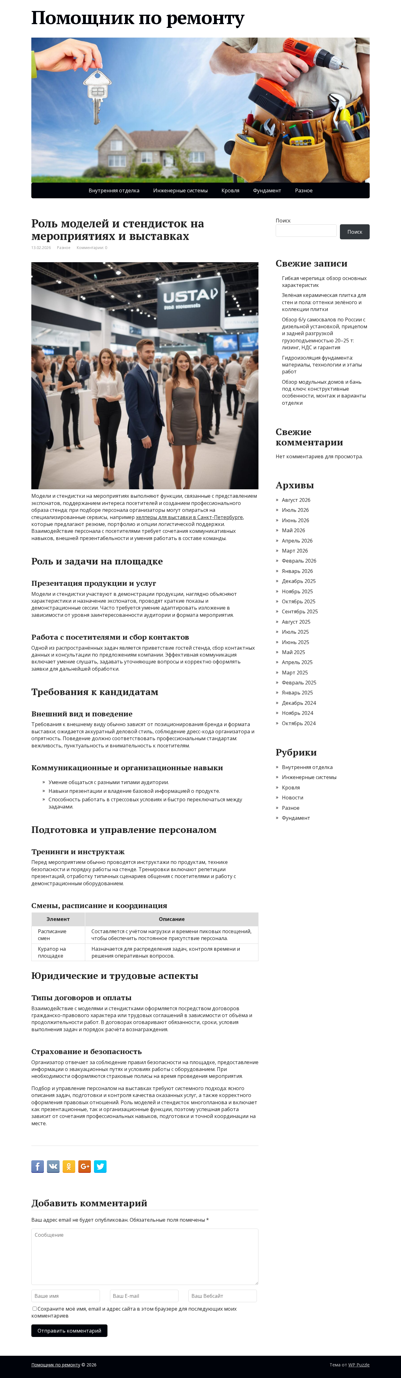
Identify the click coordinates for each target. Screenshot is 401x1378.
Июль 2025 (295, 631)
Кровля (230, 190)
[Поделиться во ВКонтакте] (53, 1166)
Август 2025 (296, 621)
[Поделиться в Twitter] (100, 1166)
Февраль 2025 (299, 682)
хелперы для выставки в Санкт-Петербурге (189, 517)
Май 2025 (293, 652)
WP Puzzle (359, 1365)
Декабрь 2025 (299, 581)
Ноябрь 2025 (297, 591)
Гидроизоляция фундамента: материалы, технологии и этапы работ (322, 364)
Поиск (283, 220)
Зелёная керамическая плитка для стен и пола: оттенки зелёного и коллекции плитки (324, 302)
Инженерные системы (180, 190)
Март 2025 (295, 672)
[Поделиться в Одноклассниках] (69, 1166)
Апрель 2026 (297, 540)
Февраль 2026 (299, 560)
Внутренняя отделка (114, 190)
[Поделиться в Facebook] (37, 1166)
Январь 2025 (297, 692)
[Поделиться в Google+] (84, 1166)
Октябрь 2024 (298, 723)
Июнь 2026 (295, 520)
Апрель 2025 (297, 662)
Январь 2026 (297, 571)
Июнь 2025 (295, 642)
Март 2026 (295, 550)
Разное (304, 190)
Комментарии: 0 (92, 247)
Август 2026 (296, 500)
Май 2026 (293, 530)
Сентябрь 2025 (300, 611)
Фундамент (267, 190)
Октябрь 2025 (298, 601)
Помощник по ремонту (137, 17)
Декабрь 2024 (299, 702)
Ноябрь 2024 (297, 713)
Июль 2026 (295, 510)
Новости (292, 797)
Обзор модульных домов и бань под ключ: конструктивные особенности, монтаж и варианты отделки (324, 392)
